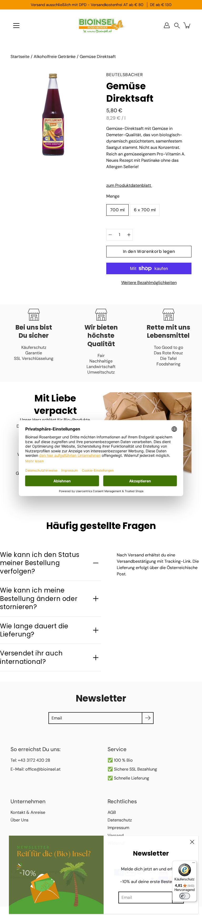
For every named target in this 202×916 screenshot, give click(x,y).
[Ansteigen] (129, 235)
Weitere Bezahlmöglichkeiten (149, 282)
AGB (112, 812)
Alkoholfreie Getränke (54, 56)
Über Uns (19, 820)
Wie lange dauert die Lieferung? (34, 630)
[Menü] (16, 25)
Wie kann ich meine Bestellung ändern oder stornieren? (38, 598)
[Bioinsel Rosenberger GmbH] (101, 25)
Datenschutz (120, 820)
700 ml (117, 210)
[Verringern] (110, 235)
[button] (177, 25)
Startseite (20, 56)
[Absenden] (148, 718)
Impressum (118, 827)
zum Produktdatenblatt (129, 185)
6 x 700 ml (145, 210)
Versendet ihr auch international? (31, 657)
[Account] (167, 25)
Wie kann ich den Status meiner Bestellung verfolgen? (39, 563)
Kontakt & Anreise (28, 812)
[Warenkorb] (187, 25)
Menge (112, 196)
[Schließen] (192, 841)
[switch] (184, 896)
